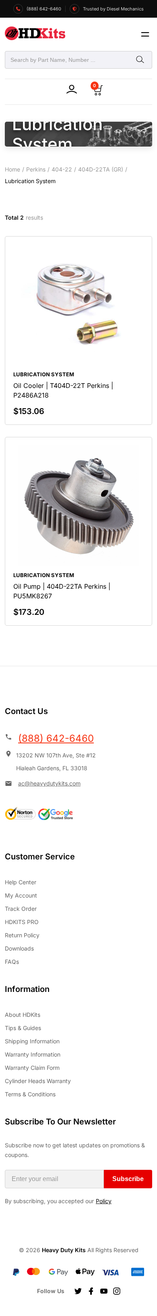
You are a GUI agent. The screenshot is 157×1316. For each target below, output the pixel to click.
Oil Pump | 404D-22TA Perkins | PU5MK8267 (61, 591)
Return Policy (22, 935)
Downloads (19, 948)
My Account (21, 895)
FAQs (12, 961)
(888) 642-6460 (56, 738)
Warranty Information (32, 1054)
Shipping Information (32, 1041)
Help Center (20, 882)
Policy (104, 1201)
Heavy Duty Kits (64, 1250)
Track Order (21, 908)
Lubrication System (43, 374)
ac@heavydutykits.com (49, 783)
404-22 (62, 169)
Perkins (35, 169)
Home (12, 169)
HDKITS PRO (22, 921)
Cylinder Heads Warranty (38, 1080)
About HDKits (22, 1014)
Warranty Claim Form (32, 1067)
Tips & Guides (23, 1027)
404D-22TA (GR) (100, 169)
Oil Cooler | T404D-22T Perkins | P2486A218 (63, 390)
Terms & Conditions (30, 1094)
